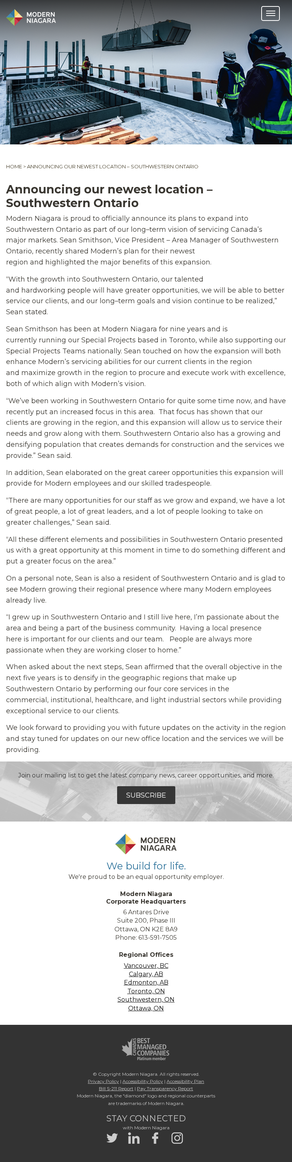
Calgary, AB (146, 974)
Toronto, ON (146, 991)
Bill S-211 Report (116, 1088)
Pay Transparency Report (165, 1088)
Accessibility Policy (142, 1081)
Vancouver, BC (146, 965)
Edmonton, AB (146, 982)
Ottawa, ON (146, 1008)
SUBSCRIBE (146, 795)
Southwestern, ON (146, 999)
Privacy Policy (103, 1081)
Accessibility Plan (185, 1081)
